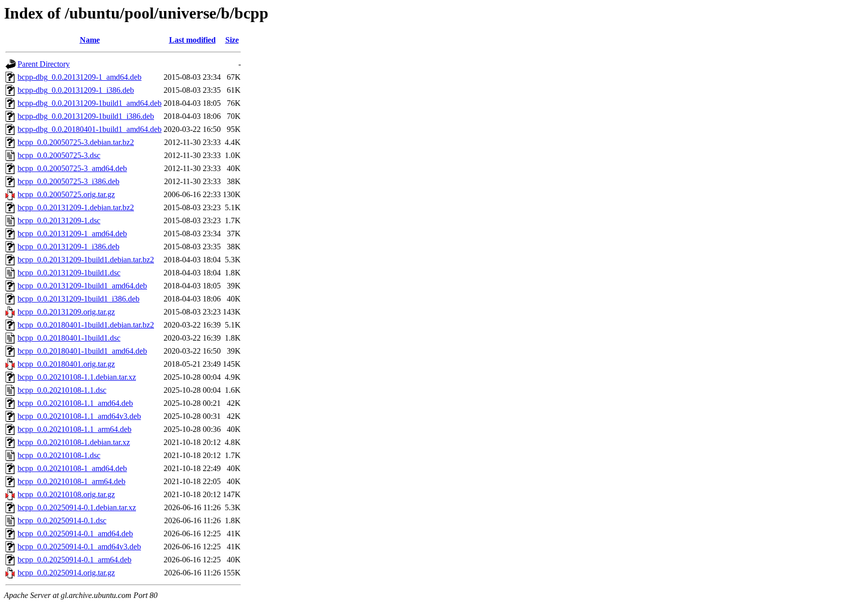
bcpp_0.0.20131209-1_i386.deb (68, 246)
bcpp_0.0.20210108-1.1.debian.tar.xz (77, 377)
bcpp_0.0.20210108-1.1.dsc (62, 390)
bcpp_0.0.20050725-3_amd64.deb (72, 168)
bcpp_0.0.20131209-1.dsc (59, 220)
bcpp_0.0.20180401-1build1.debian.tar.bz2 (86, 325)
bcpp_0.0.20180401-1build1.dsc (69, 338)
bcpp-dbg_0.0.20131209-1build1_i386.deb (86, 116)
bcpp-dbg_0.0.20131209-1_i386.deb (76, 90)
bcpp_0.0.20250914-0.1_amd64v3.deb (79, 546)
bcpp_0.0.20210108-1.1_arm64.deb (74, 429)
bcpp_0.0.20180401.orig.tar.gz (66, 364)
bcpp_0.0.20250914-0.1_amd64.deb (75, 533)
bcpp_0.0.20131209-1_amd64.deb (72, 233)
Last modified (192, 40)
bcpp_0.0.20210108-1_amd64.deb (72, 468)
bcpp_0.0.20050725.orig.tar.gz (66, 194)
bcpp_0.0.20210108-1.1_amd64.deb (75, 403)
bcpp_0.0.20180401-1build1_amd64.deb (82, 351)
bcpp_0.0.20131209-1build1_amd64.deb (82, 285)
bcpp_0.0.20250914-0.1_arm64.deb (74, 559)
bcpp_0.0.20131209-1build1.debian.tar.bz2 (86, 259)
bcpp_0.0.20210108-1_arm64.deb (71, 481)
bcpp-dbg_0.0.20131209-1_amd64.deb (79, 77)
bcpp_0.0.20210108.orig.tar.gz (66, 494)
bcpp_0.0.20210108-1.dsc (59, 455)
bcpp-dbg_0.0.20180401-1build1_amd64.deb (90, 129)
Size (232, 40)
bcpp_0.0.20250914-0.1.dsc (62, 520)
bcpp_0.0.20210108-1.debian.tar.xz (74, 442)
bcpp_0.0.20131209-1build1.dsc (69, 272)
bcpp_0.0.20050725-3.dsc (59, 155)
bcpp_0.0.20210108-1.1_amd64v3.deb (79, 416)
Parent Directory (44, 64)
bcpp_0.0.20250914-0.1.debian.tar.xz (77, 507)
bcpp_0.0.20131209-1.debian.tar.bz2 (76, 207)
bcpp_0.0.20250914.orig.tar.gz (66, 572)
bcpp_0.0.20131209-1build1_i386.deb (78, 298)
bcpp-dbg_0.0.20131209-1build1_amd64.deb (90, 103)
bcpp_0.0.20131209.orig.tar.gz (66, 312)
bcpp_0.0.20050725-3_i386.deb (68, 181)
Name (90, 40)
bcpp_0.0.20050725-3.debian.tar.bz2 (76, 142)
